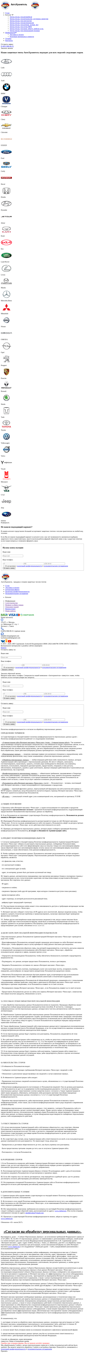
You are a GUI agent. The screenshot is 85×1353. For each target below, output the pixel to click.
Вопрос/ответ (10, 609)
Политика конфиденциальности (17, 591)
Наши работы (10, 611)
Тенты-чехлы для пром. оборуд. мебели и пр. (27, 29)
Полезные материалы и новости (22, 37)
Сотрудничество (11, 603)
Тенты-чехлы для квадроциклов (22, 23)
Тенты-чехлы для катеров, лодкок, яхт (24, 25)
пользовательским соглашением (56, 566)
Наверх (3, 648)
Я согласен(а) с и (36, 566)
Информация (10, 33)
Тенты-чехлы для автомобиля (21, 17)
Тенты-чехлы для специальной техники (25, 31)
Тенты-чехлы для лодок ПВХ (21, 27)
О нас (7, 13)
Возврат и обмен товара (14, 605)
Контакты (9, 40)
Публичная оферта (12, 589)
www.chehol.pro (60, 1211)
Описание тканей (12, 607)
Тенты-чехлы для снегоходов (21, 21)
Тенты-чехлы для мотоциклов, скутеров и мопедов (29, 19)
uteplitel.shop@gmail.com (34, 1213)
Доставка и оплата (17, 35)
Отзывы (8, 38)
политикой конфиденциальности (29, 566)
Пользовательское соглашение (16, 593)
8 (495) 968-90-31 (7, 46)
